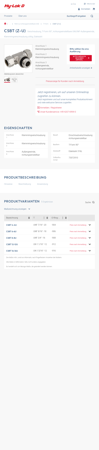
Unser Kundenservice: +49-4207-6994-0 (58, 112)
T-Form (45, 24)
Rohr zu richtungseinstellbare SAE (27, 24)
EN (75, 4)
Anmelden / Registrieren (51, 107)
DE (72, 4)
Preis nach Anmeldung (78, 225)
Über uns (22, 16)
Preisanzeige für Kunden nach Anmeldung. (65, 81)
